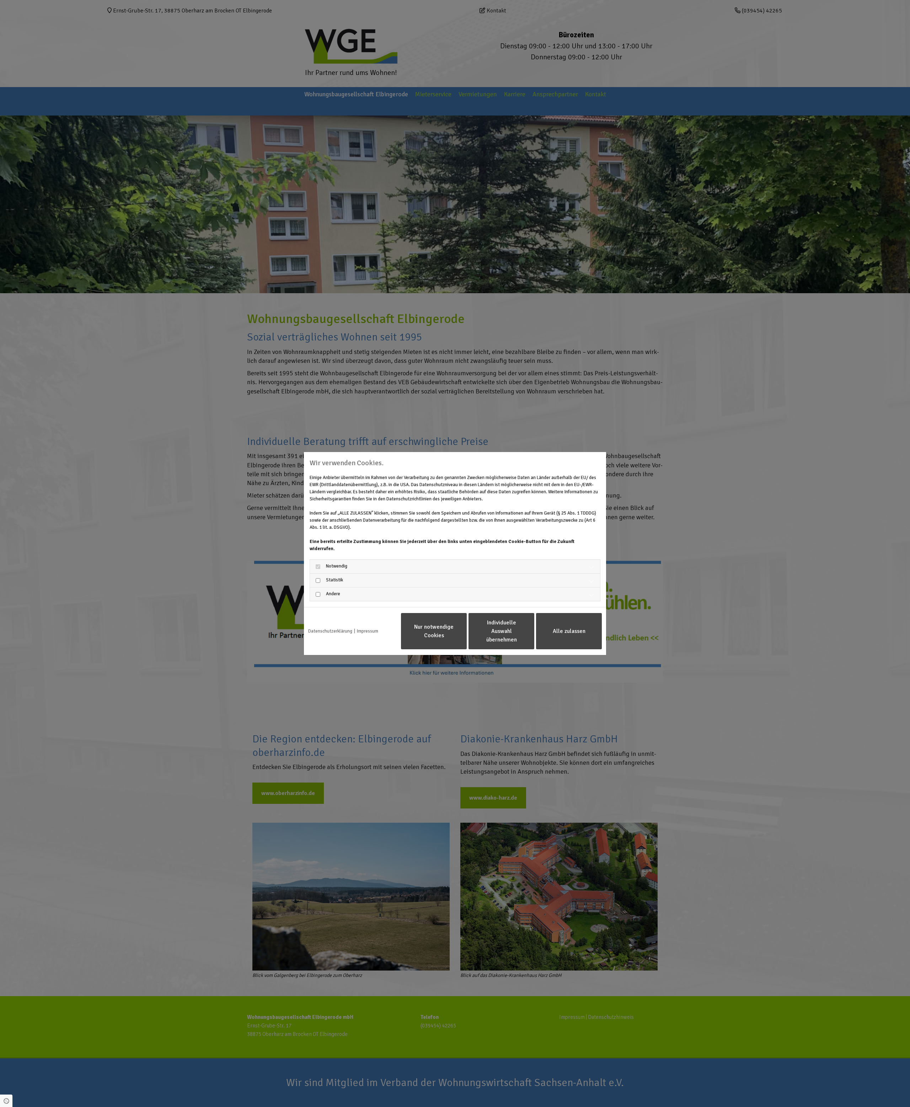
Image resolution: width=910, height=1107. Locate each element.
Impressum (367, 631)
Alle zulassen (569, 631)
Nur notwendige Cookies (434, 631)
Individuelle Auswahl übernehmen (501, 631)
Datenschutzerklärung (330, 631)
